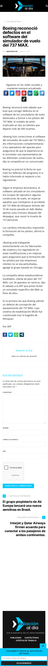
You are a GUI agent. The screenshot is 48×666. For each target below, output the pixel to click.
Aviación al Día (11, 51)
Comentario (8, 392)
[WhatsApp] (36, 93)
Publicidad (15, 638)
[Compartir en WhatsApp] (16, 335)
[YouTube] (24, 93)
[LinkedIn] (30, 93)
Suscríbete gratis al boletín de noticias (24, 652)
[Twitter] (12, 93)
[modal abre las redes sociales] (21, 335)
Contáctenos (32, 638)
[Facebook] (6, 93)
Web (4, 451)
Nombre (6, 428)
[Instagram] (18, 93)
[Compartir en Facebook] (5, 335)
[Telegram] (42, 93)
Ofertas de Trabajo (26, 640)
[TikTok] (24, 99)
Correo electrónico (11, 439)
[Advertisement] (24, 578)
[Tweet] (10, 335)
